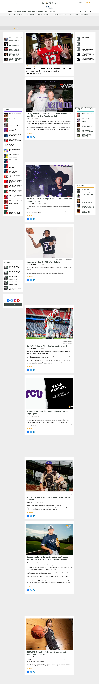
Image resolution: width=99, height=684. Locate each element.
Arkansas (24, 11)
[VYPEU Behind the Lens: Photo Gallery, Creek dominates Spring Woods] (78, 130)
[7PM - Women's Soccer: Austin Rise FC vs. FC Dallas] (6, 161)
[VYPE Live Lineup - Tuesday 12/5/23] (78, 115)
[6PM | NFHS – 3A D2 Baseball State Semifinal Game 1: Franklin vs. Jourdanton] (6, 212)
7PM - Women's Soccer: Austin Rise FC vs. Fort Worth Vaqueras (14, 156)
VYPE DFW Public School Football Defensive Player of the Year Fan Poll (87, 49)
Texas (14, 11)
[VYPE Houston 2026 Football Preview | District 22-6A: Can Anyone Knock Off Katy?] (6, 49)
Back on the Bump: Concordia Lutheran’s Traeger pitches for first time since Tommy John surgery (47, 558)
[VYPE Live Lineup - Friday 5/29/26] (6, 176)
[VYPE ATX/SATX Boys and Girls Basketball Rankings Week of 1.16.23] (6, 272)
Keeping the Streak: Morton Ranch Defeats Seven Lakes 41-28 (87, 135)
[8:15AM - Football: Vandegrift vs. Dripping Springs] (6, 125)
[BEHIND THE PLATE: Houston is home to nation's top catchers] (49, 475)
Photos (54, 14)
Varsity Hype (52, 11)
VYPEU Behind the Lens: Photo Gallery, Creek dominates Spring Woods (87, 130)
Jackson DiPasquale (33, 203)
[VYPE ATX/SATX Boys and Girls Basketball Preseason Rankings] (6, 288)
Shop (65, 14)
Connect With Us (13, 304)
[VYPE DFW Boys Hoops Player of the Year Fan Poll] (78, 44)
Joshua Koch (31, 562)
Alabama (19, 11)
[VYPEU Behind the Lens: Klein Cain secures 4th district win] (78, 120)
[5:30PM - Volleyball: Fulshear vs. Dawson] (6, 130)
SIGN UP (88, 2)
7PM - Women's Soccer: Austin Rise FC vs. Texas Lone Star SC (14, 166)
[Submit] (90, 11)
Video (33, 14)
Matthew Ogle (31, 73)
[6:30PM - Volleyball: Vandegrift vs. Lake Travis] (6, 140)
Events (71, 14)
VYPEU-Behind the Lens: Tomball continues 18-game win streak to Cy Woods (88, 125)
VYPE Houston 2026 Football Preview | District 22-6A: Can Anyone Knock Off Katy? (15, 49)
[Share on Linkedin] (34, 137)
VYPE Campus (85, 14)
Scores (77, 14)
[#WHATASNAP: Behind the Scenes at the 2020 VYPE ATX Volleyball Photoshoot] (78, 196)
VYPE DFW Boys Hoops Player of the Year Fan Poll (87, 43)
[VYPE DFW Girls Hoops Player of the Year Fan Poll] (78, 39)
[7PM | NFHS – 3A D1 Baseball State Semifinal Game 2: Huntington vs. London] (6, 196)
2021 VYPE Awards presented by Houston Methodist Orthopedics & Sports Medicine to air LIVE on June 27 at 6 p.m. (88, 192)
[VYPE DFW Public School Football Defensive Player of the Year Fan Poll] (78, 49)
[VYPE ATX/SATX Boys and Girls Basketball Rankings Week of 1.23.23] (6, 267)
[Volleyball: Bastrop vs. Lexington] (6, 120)
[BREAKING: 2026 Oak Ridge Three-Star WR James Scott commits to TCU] (49, 181)
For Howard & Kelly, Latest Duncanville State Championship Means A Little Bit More (87, 201)
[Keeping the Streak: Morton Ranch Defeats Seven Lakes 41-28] (78, 135)
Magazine (40, 14)
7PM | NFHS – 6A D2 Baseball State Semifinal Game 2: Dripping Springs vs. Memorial (15, 202)
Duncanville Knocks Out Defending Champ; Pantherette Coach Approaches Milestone (87, 211)
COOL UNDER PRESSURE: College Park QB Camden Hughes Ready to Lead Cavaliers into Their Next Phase (15, 45)
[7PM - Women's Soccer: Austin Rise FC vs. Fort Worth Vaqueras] (6, 155)
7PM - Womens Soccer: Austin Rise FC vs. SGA (9, 145)
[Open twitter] (81, 11)
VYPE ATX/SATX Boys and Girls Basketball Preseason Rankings (15, 288)
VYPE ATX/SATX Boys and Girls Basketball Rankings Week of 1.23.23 (15, 267)
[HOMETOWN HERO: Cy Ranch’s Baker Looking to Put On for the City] (6, 54)
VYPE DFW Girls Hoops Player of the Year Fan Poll (87, 38)
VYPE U (27, 14)
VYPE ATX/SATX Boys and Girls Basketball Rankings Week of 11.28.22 (15, 283)
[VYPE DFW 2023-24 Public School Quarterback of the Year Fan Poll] (78, 54)
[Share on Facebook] (28, 137)
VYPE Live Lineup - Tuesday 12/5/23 (87, 114)
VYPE (29, 118)
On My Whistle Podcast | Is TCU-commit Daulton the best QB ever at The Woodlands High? (49, 115)
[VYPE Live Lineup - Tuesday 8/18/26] (6, 114)
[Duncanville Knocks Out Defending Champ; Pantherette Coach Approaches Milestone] (78, 211)
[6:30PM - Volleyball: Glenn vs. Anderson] (6, 135)
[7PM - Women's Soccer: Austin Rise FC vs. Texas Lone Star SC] (6, 166)
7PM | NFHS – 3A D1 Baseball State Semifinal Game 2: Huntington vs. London (15, 197)
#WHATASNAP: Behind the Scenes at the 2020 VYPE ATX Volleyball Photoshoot (88, 196)
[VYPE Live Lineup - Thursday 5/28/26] (6, 207)
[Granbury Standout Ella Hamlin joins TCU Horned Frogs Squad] (49, 393)
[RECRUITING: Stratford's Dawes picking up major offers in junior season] (49, 634)
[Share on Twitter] (31, 137)
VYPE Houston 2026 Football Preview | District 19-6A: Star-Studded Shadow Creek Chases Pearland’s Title (15, 61)
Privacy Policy (77, 108)
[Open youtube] (85, 11)
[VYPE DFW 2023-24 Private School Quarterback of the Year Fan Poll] (78, 59)
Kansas (29, 11)
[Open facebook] (78, 11)
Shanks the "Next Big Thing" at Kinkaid (43, 262)
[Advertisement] (49, 20)
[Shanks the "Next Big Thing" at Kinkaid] (49, 242)
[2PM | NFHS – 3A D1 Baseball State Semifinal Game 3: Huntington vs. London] (6, 181)
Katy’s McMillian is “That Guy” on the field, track (47, 346)
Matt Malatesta (32, 264)
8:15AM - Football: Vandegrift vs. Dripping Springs (14, 125)
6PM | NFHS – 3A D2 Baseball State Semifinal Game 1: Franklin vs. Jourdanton (15, 212)
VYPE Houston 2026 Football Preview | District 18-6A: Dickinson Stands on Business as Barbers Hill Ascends (15, 40)
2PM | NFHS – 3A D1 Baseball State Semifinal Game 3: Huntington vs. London (15, 181)
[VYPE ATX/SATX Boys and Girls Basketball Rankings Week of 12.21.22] (6, 277)
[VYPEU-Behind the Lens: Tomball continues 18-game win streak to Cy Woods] (78, 125)
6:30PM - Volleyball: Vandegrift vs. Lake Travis (15, 140)
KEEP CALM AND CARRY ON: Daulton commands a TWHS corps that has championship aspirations (49, 69)
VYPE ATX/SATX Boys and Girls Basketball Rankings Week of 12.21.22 (15, 278)
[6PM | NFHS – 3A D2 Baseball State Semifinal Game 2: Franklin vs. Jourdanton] (6, 191)
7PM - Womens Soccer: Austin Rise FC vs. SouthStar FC (14, 171)
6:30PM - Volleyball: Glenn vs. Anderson (15, 135)
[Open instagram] (83, 11)
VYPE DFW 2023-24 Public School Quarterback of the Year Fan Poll (88, 54)
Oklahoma (46, 11)
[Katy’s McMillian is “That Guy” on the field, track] (49, 323)
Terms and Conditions (85, 108)
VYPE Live (21, 14)
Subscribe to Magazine (14, 3)
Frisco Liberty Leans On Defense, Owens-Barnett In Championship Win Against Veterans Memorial (88, 206)
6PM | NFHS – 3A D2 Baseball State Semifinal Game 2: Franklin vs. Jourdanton (15, 192)
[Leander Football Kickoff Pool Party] (6, 150)
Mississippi (40, 11)
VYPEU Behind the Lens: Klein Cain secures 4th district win (87, 120)
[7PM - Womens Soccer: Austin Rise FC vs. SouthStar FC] (6, 171)
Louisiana (34, 11)
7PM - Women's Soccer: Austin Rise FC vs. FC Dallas (15, 160)
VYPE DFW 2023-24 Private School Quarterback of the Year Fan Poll (88, 59)
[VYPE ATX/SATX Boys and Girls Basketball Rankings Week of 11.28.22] (6, 283)
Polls (60, 14)
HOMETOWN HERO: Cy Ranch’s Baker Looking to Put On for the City (15, 54)
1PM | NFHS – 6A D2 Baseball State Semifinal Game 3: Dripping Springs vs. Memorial (15, 187)
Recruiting (47, 14)
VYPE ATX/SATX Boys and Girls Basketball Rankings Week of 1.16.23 (15, 273)
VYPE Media (13, 14)
